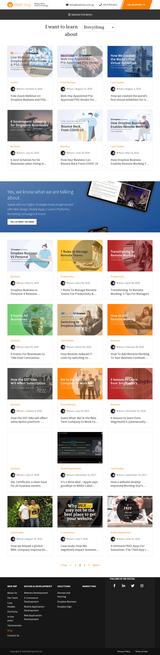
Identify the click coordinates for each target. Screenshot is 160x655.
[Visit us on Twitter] (132, 586)
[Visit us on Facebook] (114, 586)
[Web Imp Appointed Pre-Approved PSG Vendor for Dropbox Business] (80, 61)
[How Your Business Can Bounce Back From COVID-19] (80, 125)
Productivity (67, 276)
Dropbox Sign (64, 606)
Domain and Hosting (63, 594)
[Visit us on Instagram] (142, 586)
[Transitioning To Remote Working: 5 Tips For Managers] (130, 255)
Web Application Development (33, 617)
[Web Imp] (28, 4)
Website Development (36, 592)
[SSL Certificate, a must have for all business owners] (30, 447)
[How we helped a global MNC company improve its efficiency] (30, 511)
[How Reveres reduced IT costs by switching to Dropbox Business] (80, 319)
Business (15, 146)
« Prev (63, 565)
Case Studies (117, 82)
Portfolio (12, 611)
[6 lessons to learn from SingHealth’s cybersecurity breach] (130, 383)
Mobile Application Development (34, 608)
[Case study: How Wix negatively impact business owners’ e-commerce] (80, 511)
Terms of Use (141, 651)
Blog (9, 630)
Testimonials (13, 625)
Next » (96, 565)
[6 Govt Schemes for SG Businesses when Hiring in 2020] (30, 125)
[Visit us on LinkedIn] (123, 586)
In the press (10, 618)
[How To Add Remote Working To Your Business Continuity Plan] (130, 319)
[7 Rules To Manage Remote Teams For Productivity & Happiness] (80, 255)
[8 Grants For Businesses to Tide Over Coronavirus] (30, 319)
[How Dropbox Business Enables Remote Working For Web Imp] (130, 125)
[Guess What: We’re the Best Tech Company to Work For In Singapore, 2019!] (80, 383)
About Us (12, 592)
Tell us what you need (22, 221)
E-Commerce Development (31, 599)
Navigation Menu (81, 14)
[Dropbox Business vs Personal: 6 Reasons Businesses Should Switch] (30, 255)
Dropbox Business (66, 601)
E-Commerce (68, 532)
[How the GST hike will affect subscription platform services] (30, 383)
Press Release (68, 82)
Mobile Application (71, 468)
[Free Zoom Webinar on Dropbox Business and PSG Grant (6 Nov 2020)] (30, 61)
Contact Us (13, 635)
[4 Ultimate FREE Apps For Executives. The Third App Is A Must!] (130, 511)
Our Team (12, 597)
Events (14, 82)
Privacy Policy (123, 651)
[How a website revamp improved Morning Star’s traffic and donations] (130, 447)
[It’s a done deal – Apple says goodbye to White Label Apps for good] (80, 447)
